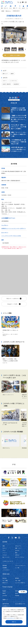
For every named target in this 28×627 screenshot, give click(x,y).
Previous (2, 35)
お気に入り (23, 2)
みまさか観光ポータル (20, 603)
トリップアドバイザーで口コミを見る (11, 235)
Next (25, 35)
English (4, 591)
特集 (2, 8)
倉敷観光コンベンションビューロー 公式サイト (13, 228)
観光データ (5, 582)
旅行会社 (5, 578)
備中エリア (5, 73)
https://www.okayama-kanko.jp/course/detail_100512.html (10, 354)
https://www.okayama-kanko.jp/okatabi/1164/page (14, 134)
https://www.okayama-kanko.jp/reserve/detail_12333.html (10, 442)
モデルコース (6, 8)
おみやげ (23, 8)
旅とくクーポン (6, 557)
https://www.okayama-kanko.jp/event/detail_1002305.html (10, 417)
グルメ (20, 8)
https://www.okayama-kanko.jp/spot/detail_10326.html (10, 388)
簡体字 (16, 591)
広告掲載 (5, 567)
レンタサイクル (13, 80)
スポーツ (5, 80)
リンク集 (17, 567)
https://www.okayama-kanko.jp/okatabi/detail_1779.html (14, 110)
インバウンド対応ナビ (20, 582)
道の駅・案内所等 (7, 84)
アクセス (5, 555)
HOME (2, 10)
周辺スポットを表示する (13, 298)
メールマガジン (6, 570)
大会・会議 (17, 580)
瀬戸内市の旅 (6, 603)
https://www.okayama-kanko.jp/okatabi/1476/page (14, 127)
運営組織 (5, 565)
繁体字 (4, 593)
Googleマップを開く (12, 304)
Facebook (9, 538)
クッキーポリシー (10, 618)
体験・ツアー (15, 8)
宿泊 (16, 552)
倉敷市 (12, 73)
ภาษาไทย (5, 595)
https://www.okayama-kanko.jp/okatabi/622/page (14, 142)
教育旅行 (17, 578)
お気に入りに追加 (15, 55)
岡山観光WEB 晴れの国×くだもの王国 (7, 2)
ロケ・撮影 (5, 580)
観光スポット (8, 10)
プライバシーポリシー (20, 565)
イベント (5, 552)
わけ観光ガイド (6, 606)
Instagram (19, 538)
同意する (14, 621)
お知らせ (17, 555)
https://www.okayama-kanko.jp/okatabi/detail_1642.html (14, 118)
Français (17, 595)
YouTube (16, 538)
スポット (10, 8)
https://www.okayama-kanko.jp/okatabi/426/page (14, 149)
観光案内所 (16, 84)
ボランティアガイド (19, 557)
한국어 (16, 593)
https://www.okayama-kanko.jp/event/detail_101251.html (10, 326)
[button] (25, 592)
